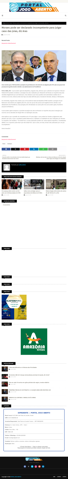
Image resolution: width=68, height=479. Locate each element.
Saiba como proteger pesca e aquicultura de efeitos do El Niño (33, 192)
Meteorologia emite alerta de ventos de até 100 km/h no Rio (56, 192)
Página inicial (6, 23)
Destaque (9, 143)
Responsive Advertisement (9, 43)
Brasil (11, 23)
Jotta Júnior (22, 165)
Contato (59, 476)
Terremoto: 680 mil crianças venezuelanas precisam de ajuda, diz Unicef (29, 375)
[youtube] (39, 466)
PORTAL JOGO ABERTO (16, 476)
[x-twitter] (28, 466)
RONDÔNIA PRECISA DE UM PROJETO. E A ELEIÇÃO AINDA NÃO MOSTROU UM (30, 390)
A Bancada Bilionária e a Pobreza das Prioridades (23, 367)
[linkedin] (43, 466)
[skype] (32, 466)
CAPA (54, 476)
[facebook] (25, 466)
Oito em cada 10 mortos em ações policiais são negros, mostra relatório (29, 382)
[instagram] (36, 466)
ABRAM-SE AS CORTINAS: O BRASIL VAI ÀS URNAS (22, 397)
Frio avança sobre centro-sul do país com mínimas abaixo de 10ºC (11, 192)
